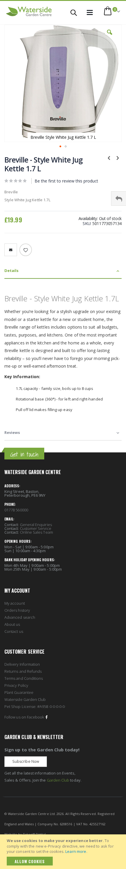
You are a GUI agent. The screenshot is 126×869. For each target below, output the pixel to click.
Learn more (75, 851)
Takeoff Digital (34, 834)
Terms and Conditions (23, 678)
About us (12, 624)
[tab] (63, 271)
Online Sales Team (36, 532)
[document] (64, 851)
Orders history (17, 610)
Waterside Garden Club (25, 699)
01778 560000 (16, 510)
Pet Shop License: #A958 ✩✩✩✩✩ (34, 706)
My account (14, 603)
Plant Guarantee (18, 692)
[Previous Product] (109, 157)
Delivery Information (22, 664)
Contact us (13, 631)
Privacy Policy (16, 685)
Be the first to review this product (66, 181)
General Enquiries (36, 524)
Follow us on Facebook (24, 717)
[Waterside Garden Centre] (29, 11)
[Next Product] (117, 157)
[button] (109, 36)
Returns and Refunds (23, 671)
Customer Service (35, 528)
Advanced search (19, 617)
